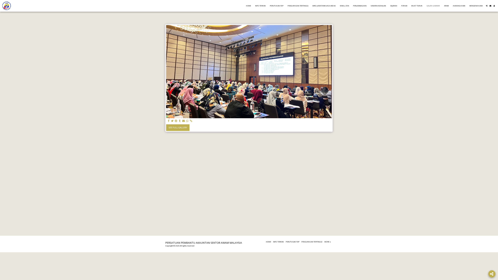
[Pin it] (176, 121)
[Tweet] (172, 121)
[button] (486, 6)
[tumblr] (179, 121)
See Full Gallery (178, 127)
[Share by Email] (183, 121)
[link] (191, 121)
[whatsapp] (187, 121)
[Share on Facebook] (168, 121)
